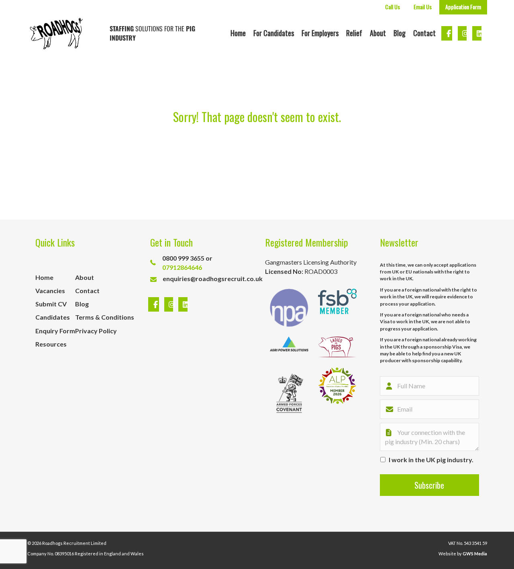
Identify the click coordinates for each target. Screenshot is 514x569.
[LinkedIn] (181, 304)
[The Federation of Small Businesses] (337, 308)
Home (238, 33)
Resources (51, 344)
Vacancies (50, 290)
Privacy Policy (96, 330)
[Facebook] (154, 304)
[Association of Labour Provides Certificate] (337, 393)
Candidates (52, 317)
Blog (400, 33)
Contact (424, 33)
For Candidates (273, 33)
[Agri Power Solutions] (289, 347)
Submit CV (51, 304)
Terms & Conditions (104, 317)
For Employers (320, 33)
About (378, 33)
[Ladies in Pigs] (337, 347)
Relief (354, 33)
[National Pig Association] (289, 308)
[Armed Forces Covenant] (289, 393)
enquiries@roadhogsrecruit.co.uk (213, 278)
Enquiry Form (55, 330)
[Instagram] (169, 304)
